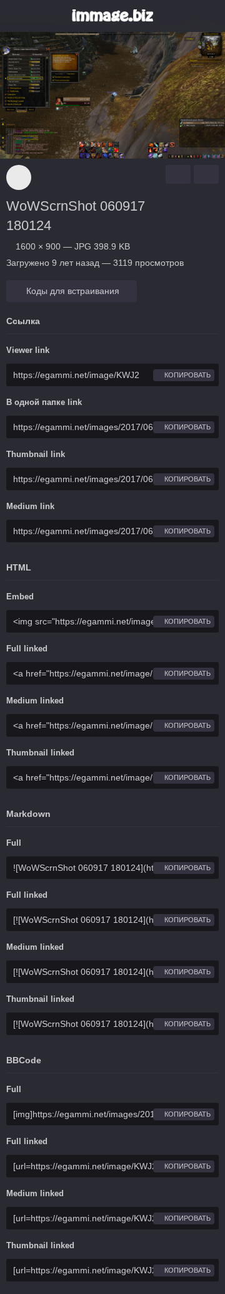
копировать (186, 375)
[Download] (178, 174)
